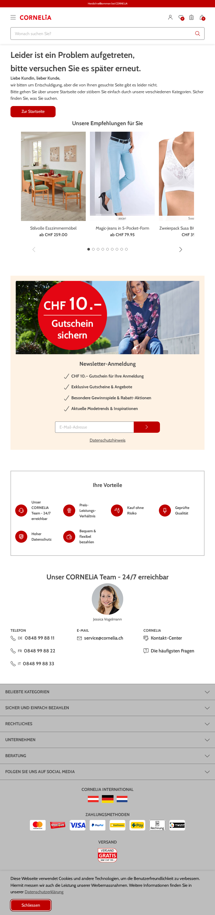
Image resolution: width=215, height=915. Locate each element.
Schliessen (31, 905)
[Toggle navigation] (13, 17)
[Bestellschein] (191, 17)
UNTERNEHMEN (20, 739)
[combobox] (107, 33)
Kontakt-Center (166, 638)
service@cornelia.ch (103, 638)
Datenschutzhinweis (108, 440)
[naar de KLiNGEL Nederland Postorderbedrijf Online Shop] (122, 799)
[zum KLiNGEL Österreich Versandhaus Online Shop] (93, 799)
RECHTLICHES (18, 723)
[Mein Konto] (170, 17)
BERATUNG (15, 755)
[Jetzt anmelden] (147, 427)
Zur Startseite (33, 111)
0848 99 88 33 (38, 664)
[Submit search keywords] (198, 33)
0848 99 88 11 (40, 638)
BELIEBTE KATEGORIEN (27, 691)
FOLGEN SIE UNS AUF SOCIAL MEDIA (40, 771)
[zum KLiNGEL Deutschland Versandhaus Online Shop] (108, 799)
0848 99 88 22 (39, 651)
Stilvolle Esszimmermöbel (53, 228)
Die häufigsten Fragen (172, 651)
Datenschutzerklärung (44, 891)
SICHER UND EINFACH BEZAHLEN (37, 707)
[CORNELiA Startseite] (35, 17)
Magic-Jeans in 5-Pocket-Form (122, 228)
